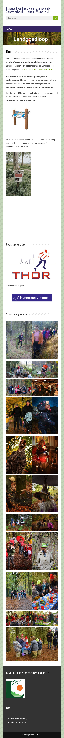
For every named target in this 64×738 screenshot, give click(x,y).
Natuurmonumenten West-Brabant (38, 69)
